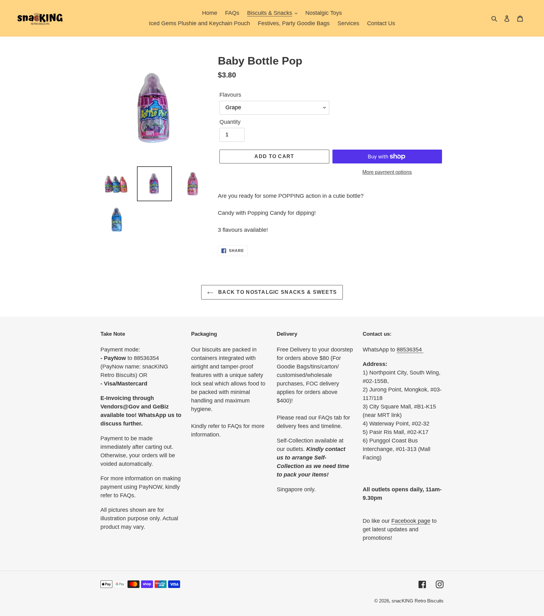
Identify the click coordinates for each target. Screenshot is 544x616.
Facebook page (410, 521)
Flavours (230, 95)
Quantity (230, 122)
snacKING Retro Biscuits (418, 600)
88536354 (410, 349)
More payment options (387, 172)
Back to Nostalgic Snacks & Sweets (277, 292)
